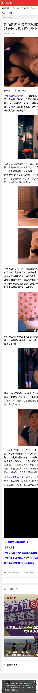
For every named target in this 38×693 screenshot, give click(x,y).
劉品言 (20, 572)
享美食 (4, 13)
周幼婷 (32, 572)
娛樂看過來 (5, 8)
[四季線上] (7, 3)
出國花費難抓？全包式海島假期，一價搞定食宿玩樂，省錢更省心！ (19, 653)
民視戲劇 (15, 8)
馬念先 (26, 572)
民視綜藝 (25, 8)
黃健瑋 (9, 572)
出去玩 (11, 13)
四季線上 (4, 17)
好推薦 (10, 17)
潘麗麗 (15, 572)
